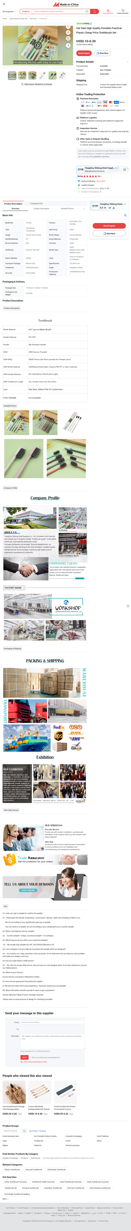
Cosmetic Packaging (74, 1136)
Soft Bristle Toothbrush (56, 1169)
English (20, 1213)
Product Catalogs (38, 1131)
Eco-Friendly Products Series (45, 1136)
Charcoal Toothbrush (33, 1169)
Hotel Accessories (73, 1145)
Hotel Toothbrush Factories (71, 1182)
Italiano (67, 1213)
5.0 (101, 208)
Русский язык (57, 1213)
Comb (68, 1141)
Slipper (5, 1145)
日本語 (108, 1213)
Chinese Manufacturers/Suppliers (42, 1208)
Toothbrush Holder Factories (43, 1182)
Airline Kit (37, 1145)
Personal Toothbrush (30, 1188)
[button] (79, 208)
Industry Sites (89, 1208)
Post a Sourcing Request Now (33, 1062)
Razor (99, 1141)
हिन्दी (114, 1213)
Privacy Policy (103, 1221)
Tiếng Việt (61, 1215)
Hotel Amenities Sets (11, 1136)
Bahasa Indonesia (74, 1215)
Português (37, 1213)
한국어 (101, 1213)
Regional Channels (103, 1208)
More (5, 1199)
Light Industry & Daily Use (18, 19)
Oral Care (33, 19)
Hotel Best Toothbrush (53, 1188)
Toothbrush (43, 19)
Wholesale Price (76, 1208)
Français (47, 1213)
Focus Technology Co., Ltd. (48, 1221)
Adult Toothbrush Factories (98, 1182)
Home (5, 19)
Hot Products (10, 1208)
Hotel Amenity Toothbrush (100, 1188)
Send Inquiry (84, 53)
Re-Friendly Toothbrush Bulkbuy (17, 1194)
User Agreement (79, 1221)
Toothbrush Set (11, 1188)
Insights (70, 1210)
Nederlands (85, 1213)
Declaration (92, 1221)
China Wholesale (63, 1208)
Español (28, 1213)
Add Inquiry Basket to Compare (38, 84)
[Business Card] (125, 215)
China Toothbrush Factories (16, 1182)
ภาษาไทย (122, 1213)
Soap (5, 1141)
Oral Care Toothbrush (75, 1188)
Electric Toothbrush (12, 1169)
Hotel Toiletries (103, 1136)
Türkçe (53, 1215)
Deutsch (75, 1213)
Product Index (117, 1208)
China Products (23, 1208)
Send (24, 1057)
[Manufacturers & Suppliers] (65, 4)
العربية (94, 1213)
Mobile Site (61, 1210)
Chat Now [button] (104, 53)
